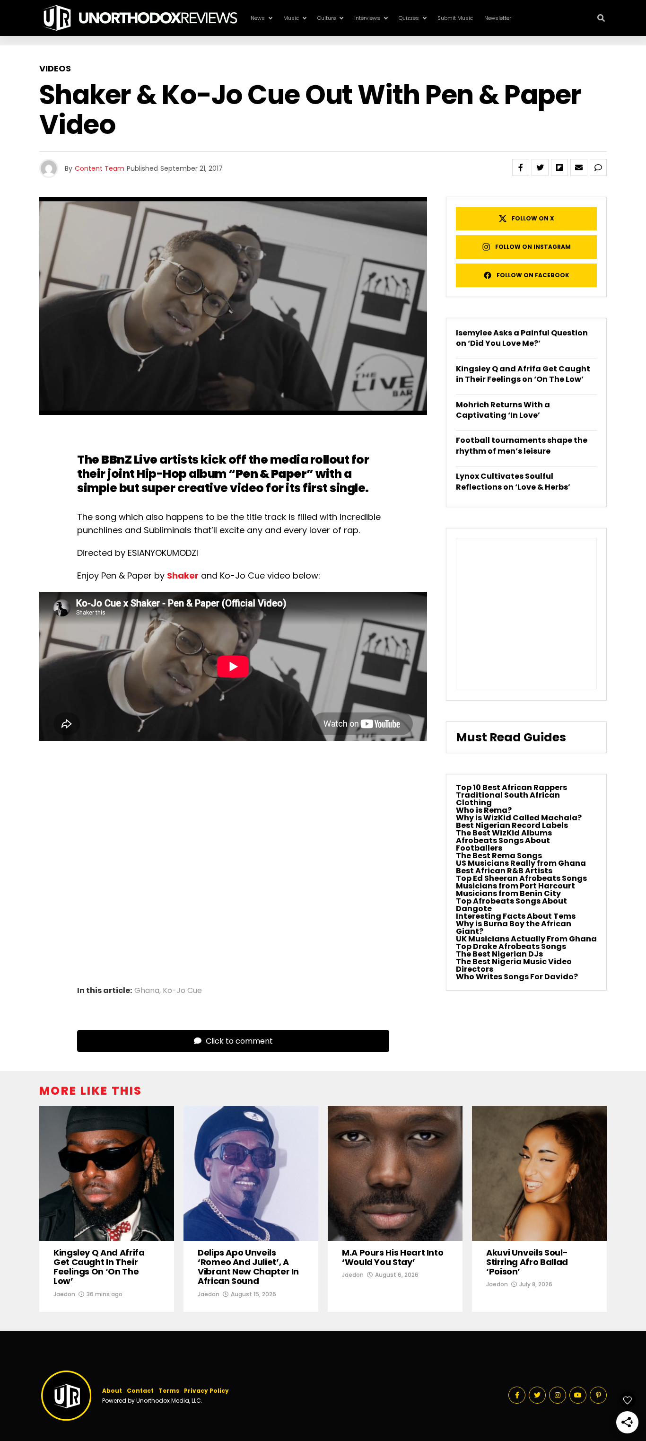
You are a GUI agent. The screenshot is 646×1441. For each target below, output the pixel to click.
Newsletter (497, 18)
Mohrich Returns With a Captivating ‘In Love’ (503, 410)
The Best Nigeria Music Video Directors (514, 965)
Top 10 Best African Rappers (511, 787)
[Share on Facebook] (520, 167)
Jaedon (64, 1294)
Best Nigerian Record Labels (512, 825)
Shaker (183, 575)
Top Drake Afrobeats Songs (511, 946)
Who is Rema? (484, 810)
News (258, 18)
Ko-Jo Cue (182, 990)
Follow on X (533, 218)
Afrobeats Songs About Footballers (503, 844)
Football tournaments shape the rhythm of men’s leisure (521, 445)
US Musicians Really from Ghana (521, 863)
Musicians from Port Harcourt (515, 885)
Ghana (146, 990)
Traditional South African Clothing (508, 799)
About (112, 1391)
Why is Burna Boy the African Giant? (513, 927)
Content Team (99, 168)
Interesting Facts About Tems (516, 916)
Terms (168, 1391)
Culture (326, 18)
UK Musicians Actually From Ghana (526, 938)
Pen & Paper (271, 474)
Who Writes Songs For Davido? (517, 976)
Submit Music (455, 18)
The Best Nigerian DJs (499, 954)
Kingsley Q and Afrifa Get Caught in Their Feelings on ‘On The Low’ (523, 374)
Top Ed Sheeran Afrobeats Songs (521, 878)
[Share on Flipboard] (559, 167)
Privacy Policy (206, 1391)
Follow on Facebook (533, 275)
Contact (140, 1391)
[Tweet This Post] (540, 167)
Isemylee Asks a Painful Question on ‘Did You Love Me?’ (522, 338)
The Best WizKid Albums (504, 832)
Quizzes (409, 18)
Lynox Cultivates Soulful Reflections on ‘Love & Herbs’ (513, 481)
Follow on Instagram (533, 247)
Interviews (367, 18)
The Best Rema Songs (499, 855)
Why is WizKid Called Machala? (519, 817)
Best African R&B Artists (504, 870)
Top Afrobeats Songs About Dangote (511, 905)
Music (291, 18)
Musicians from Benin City (508, 893)
